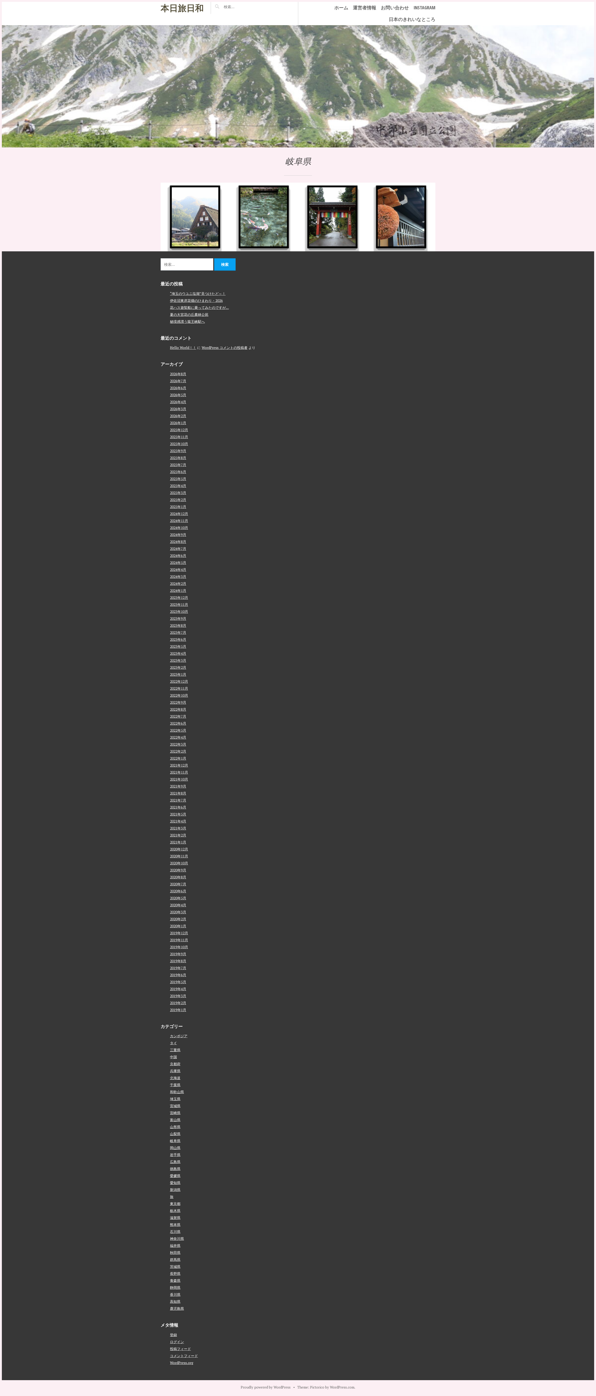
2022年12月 (179, 681)
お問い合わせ (395, 7)
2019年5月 (178, 982)
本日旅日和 (182, 8)
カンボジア (178, 1036)
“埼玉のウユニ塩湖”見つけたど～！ (198, 293)
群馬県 (175, 1259)
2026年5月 (178, 395)
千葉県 (175, 1084)
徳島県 (175, 1168)
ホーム (341, 7)
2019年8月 (178, 961)
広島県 (175, 1161)
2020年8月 (178, 877)
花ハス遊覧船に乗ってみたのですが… (199, 307)
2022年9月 (178, 702)
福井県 (175, 1245)
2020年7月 (178, 884)
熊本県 (175, 1224)
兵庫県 (175, 1070)
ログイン (177, 1341)
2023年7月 (178, 632)
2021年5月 (178, 814)
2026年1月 (178, 422)
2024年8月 (178, 541)
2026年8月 (178, 374)
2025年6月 (178, 471)
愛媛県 (175, 1175)
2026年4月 (178, 401)
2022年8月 (178, 709)
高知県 (175, 1301)
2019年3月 (178, 995)
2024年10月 (179, 527)
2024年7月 (178, 548)
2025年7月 (178, 464)
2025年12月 (179, 429)
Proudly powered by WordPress (266, 1387)
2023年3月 (178, 660)
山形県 (175, 1126)
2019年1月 (178, 1009)
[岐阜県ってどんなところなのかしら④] (195, 217)
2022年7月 (178, 716)
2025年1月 (178, 506)
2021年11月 (179, 772)
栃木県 (175, 1210)
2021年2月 (178, 835)
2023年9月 (178, 618)
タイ (173, 1043)
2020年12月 (179, 849)
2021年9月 (178, 786)
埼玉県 (175, 1098)
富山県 (175, 1119)
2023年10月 (179, 611)
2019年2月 (178, 1002)
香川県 (175, 1294)
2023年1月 (178, 674)
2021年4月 (178, 821)
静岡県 (175, 1287)
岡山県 (175, 1147)
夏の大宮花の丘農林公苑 (189, 314)
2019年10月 (179, 947)
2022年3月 (178, 744)
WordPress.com (342, 1387)
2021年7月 (178, 800)
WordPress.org (181, 1362)
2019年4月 (178, 988)
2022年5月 (178, 730)
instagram (424, 7)
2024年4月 (178, 569)
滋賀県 (175, 1217)
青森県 (175, 1280)
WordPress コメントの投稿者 (224, 347)
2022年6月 (178, 723)
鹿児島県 (177, 1308)
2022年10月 (179, 695)
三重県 (175, 1050)
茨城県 (175, 1266)
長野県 (175, 1273)
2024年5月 (178, 562)
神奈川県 (177, 1238)
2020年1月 (178, 926)
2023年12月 (179, 597)
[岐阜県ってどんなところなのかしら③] (263, 217)
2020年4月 (178, 905)
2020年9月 (178, 870)
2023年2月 (178, 667)
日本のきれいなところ (412, 19)
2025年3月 (178, 492)
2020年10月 (179, 863)
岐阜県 (175, 1140)
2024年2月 (178, 583)
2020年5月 (178, 898)
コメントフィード (184, 1355)
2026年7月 (178, 381)
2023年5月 (178, 646)
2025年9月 (178, 450)
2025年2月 (178, 499)
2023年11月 (179, 604)
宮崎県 (175, 1112)
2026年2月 (178, 415)
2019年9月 (178, 954)
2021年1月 (178, 842)
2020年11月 (179, 856)
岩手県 (175, 1154)
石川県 (175, 1231)
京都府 (175, 1064)
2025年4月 (178, 485)
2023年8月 (178, 625)
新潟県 (175, 1189)
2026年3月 (178, 408)
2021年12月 (179, 765)
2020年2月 (178, 919)
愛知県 (175, 1182)
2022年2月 (178, 751)
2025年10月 (179, 443)
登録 (173, 1334)
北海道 (175, 1077)
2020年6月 (178, 891)
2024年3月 (178, 576)
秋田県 (175, 1252)
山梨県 (175, 1133)
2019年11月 (179, 940)
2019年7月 (178, 968)
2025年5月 (178, 478)
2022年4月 (178, 737)
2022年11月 (179, 688)
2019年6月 (178, 975)
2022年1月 (178, 758)
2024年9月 (178, 534)
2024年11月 (179, 520)
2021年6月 (178, 807)
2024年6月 (178, 555)
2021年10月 (179, 779)
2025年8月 (178, 457)
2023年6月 (178, 639)
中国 (173, 1057)
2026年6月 (178, 388)
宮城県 (175, 1105)
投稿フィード (180, 1348)
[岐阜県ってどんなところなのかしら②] (332, 217)
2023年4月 (178, 653)
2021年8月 (178, 793)
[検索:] (242, 7)
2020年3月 (178, 912)
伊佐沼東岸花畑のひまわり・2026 (196, 300)
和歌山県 (177, 1091)
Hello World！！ (183, 347)
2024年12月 (179, 513)
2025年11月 (179, 436)
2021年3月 (178, 828)
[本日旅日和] (298, 86)
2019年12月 (179, 933)
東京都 (175, 1203)
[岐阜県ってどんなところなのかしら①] (401, 217)
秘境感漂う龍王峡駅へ (187, 321)
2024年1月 (178, 590)
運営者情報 (364, 7)
